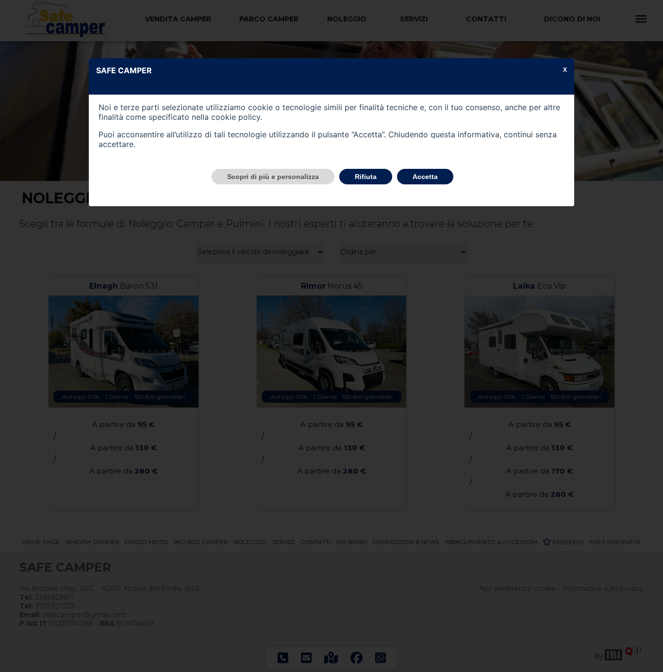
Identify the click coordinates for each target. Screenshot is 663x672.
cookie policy (235, 117)
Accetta (425, 176)
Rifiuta (366, 176)
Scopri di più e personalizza (273, 176)
